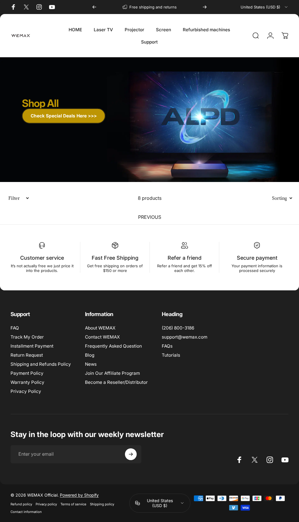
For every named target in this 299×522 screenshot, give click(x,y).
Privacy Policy (26, 391)
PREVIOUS (149, 217)
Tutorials (171, 355)
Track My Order (27, 337)
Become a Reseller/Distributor (116, 382)
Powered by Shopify (79, 494)
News (91, 364)
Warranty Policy (27, 382)
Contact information (26, 512)
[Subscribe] (131, 454)
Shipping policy (102, 504)
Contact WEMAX (102, 337)
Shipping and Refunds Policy (41, 364)
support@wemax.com (184, 337)
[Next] (204, 7)
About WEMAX (100, 328)
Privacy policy (46, 504)
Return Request (27, 355)
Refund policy (21, 504)
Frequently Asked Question (113, 346)
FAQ (15, 328)
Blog (89, 355)
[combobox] (264, 7)
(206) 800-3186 (178, 328)
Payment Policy (27, 373)
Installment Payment (32, 346)
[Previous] (94, 7)
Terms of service (73, 504)
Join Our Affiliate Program (112, 373)
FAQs (167, 346)
